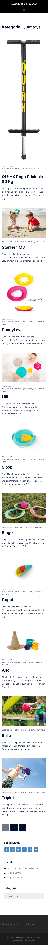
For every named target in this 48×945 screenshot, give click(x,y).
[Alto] (24, 640)
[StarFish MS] (24, 222)
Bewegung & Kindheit (11, 169)
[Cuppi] (24, 570)
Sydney (31, 940)
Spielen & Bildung (34, 527)
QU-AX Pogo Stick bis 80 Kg (22, 179)
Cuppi (7, 599)
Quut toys (40, 242)
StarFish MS (13, 247)
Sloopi (8, 467)
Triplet (8, 797)
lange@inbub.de (15, 877)
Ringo (7, 532)
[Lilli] (24, 367)
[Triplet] (24, 773)
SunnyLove (12, 329)
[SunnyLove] (24, 292)
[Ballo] (24, 711)
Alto (5, 670)
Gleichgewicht (30, 169)
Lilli (5, 396)
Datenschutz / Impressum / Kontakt (18, 924)
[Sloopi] (24, 437)
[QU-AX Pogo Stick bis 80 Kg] (24, 99)
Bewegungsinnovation (24, 3)
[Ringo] (24, 508)
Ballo (6, 735)
